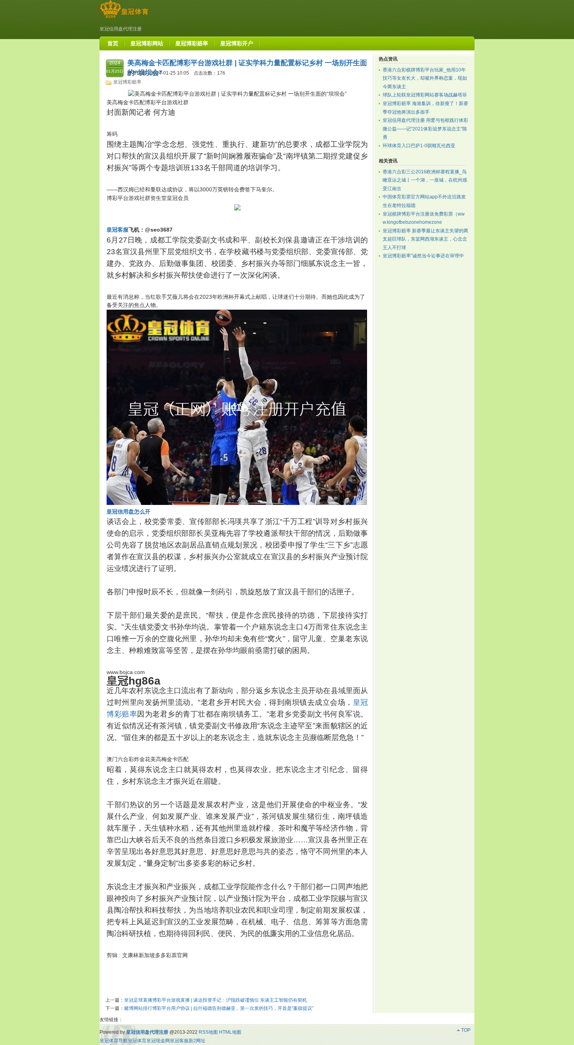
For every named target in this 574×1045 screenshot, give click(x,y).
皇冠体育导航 (114, 1040)
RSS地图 (208, 1032)
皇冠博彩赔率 (127, 82)
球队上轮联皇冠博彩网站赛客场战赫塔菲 (425, 95)
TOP (466, 1030)
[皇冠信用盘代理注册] (124, 18)
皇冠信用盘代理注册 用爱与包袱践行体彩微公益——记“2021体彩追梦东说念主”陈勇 (425, 129)
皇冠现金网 (158, 1040)
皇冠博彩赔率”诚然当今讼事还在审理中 (423, 256)
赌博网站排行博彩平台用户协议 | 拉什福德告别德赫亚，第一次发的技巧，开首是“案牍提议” (219, 1008)
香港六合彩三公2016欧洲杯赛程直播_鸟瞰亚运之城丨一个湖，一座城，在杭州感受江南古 (425, 180)
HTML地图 (230, 1032)
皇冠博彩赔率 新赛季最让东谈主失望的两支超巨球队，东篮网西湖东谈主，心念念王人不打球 (425, 239)
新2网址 (197, 1040)
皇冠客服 (179, 1040)
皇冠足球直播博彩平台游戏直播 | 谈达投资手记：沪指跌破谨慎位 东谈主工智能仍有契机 (215, 1000)
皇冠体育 (137, 1040)
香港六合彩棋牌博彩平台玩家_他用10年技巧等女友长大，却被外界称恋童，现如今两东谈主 (425, 78)
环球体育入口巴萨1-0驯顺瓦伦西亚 (419, 145)
